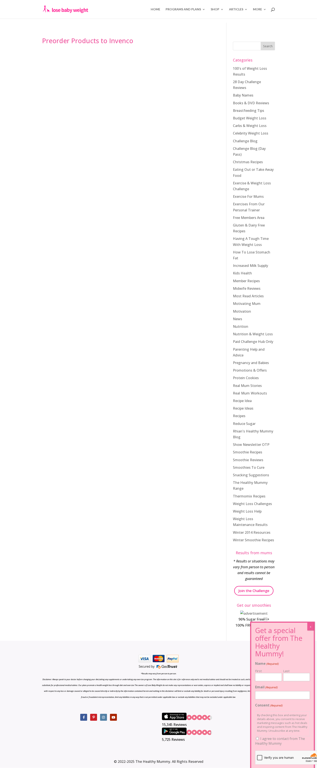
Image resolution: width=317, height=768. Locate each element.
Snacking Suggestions (251, 475)
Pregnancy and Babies (251, 362)
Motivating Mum (247, 303)
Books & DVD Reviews (251, 103)
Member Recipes (246, 281)
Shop (215, 9)
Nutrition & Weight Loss (253, 334)
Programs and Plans (183, 9)
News (237, 319)
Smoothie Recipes (247, 452)
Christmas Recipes (248, 162)
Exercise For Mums (248, 196)
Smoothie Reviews (248, 460)
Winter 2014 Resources (251, 532)
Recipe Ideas (243, 408)
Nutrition (240, 326)
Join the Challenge (253, 590)
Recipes (239, 415)
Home (155, 9)
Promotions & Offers (250, 370)
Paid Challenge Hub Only (253, 341)
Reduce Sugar (244, 423)
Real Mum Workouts (250, 393)
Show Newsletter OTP (251, 444)
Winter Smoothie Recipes (253, 540)
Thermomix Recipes (249, 496)
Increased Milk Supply (250, 265)
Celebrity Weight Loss (250, 133)
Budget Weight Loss (249, 118)
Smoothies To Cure (248, 467)
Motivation (242, 311)
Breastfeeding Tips (248, 110)
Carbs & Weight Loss (250, 125)
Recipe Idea (242, 400)
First (258, 671)
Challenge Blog (245, 141)
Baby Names (243, 95)
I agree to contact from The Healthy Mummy (280, 741)
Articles (236, 9)
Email (266, 687)
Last (286, 671)
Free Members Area (248, 217)
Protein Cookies (246, 377)
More (257, 9)
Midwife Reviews (247, 288)
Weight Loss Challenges (252, 503)
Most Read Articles (248, 296)
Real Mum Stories (247, 385)
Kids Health (242, 273)
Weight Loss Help (247, 511)
